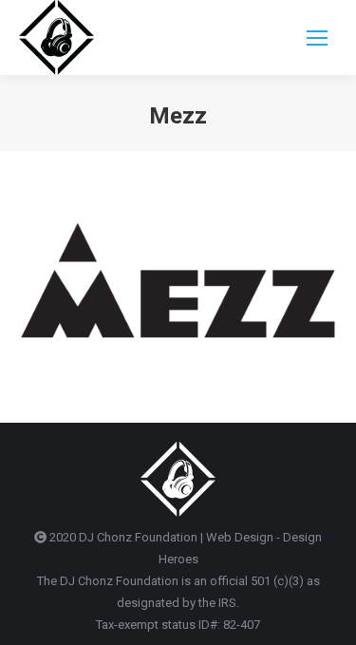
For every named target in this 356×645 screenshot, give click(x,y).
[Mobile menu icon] (317, 38)
